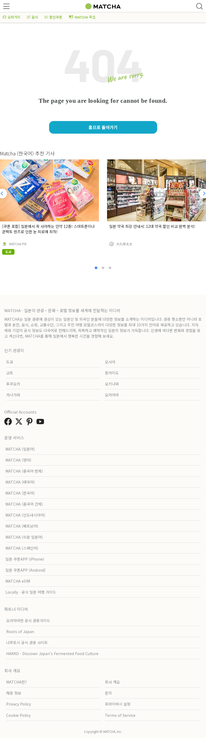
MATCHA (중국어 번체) (24, 471)
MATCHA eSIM (17, 581)
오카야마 (112, 394)
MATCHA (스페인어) (21, 548)
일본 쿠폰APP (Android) (25, 570)
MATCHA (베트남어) (21, 526)
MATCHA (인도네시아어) (25, 515)
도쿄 (9, 361)
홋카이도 (112, 372)
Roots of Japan (20, 631)
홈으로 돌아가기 (103, 127)
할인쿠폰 (55, 17)
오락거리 (14, 17)
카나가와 (13, 394)
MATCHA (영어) (18, 460)
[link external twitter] (20, 423)
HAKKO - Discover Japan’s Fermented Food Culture (52, 653)
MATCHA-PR (18, 244)
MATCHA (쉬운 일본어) (24, 537)
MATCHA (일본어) (20, 449)
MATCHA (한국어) (20, 493)
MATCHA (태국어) (20, 482)
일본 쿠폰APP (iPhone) (24, 559)
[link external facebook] (9, 423)
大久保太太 (124, 244)
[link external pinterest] (30, 423)
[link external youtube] (41, 423)
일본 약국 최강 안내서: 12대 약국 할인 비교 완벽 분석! (152, 226)
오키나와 (112, 383)
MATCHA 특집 (85, 17)
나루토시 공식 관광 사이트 (27, 642)
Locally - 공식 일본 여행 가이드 (30, 592)
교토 (9, 372)
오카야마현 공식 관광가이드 (28, 620)
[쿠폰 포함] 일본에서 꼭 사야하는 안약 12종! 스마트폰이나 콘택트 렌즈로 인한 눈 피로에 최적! (48, 229)
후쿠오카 (13, 383)
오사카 (110, 361)
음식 (35, 17)
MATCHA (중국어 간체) (24, 504)
